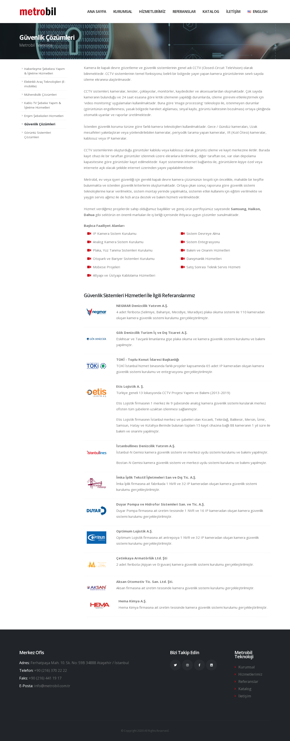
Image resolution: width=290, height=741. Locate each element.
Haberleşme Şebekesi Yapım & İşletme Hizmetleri (44, 71)
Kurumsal (246, 667)
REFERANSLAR (184, 11)
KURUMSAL (122, 11)
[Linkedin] (211, 665)
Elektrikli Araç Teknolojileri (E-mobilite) (44, 84)
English (260, 11)
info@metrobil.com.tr (52, 685)
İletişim (244, 696)
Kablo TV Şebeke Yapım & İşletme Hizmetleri (42, 105)
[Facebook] (199, 665)
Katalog (211, 11)
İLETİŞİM (233, 11)
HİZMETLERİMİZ (152, 11)
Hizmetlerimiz (250, 674)
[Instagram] (187, 665)
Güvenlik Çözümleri (39, 124)
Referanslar (248, 681)
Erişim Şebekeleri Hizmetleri (43, 116)
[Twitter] (175, 665)
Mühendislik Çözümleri (40, 95)
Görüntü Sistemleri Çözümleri (37, 135)
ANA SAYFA (96, 11)
